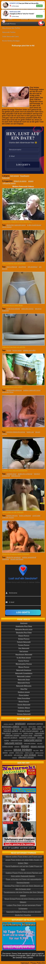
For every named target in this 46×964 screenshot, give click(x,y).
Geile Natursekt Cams (10, 36)
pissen (30, 181)
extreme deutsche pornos (16, 432)
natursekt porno (33, 740)
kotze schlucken (25, 515)
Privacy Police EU (37, 963)
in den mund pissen (34, 225)
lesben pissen (28, 733)
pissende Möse (7, 392)
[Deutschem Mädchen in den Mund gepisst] (23, 204)
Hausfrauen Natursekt (24, 654)
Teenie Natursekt (23, 704)
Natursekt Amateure (23, 670)
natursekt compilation (27, 737)
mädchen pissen (12, 735)
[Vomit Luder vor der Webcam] (23, 495)
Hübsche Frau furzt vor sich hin (13, 347)
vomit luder (36, 515)
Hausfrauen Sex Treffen (11, 28)
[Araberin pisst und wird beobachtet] (23, 453)
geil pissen (26, 729)
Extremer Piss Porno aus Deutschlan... (16, 429)
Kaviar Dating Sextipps (11, 41)
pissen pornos (37, 746)
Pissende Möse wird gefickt (12, 387)
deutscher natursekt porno (16, 225)
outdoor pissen (7, 746)
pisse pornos (8, 750)
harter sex (30, 432)
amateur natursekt (9, 724)
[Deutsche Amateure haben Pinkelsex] (23, 536)
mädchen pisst (26, 735)
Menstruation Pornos (24, 664)
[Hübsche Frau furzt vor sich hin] (23, 329)
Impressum (25, 963)
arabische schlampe (25, 474)
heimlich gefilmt (10, 731)
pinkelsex (5, 559)
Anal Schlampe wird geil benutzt (13, 263)
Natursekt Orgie (24, 679)
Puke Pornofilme (24, 698)
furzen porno (17, 350)
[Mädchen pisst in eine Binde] (23, 287)
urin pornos (18, 755)
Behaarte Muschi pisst (23, 629)
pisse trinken (7, 227)
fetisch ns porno (20, 181)
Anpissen (23, 623)
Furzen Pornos (23, 645)
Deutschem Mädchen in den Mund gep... (17, 222)
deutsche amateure (14, 557)
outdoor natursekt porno (32, 390)
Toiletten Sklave (24, 708)
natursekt (38, 735)
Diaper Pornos (23, 636)
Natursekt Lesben (24, 676)
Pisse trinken (24, 695)
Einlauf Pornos (23, 639)
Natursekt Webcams (23, 686)
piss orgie (36, 750)
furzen (9, 350)
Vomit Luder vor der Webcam (13, 512)
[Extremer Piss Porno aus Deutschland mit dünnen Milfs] (23, 411)
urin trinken (30, 754)
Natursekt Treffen (9, 32)
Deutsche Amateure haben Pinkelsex (15, 554)
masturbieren (39, 733)
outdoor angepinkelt (29, 557)
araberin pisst (11, 474)
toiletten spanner (29, 752)
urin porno (8, 755)
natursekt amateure (10, 737)
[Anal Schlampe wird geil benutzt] (23, 246)
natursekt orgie (16, 740)
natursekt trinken (30, 743)
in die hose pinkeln (13, 309)
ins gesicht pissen (17, 733)
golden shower (37, 729)
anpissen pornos (35, 723)
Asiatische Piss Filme (24, 626)
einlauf (39, 727)
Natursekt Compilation (23, 673)
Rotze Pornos (24, 701)
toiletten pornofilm (29, 350)
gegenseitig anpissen (14, 390)
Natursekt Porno (24, 683)
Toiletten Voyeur (24, 711)
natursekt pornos (27, 309)
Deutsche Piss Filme (24, 632)
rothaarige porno (9, 183)
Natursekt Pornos (9, 24)
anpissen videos (10, 726)
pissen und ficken (16, 559)
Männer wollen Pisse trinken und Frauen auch (24, 857)
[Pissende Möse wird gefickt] (23, 369)
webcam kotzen (8, 517)
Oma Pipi (23, 689)
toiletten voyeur (39, 752)
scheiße (11, 752)
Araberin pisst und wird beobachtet (14, 470)
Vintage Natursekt (24, 714)
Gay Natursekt (23, 648)
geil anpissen (17, 729)
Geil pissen (14, 176)
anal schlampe (12, 267)
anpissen (20, 723)
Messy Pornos (23, 667)
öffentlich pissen (26, 757)
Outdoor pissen (24, 692)
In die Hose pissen (24, 657)
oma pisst (39, 743)
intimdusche (15, 476)
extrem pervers (12, 515)
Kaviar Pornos (23, 661)
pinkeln (16, 746)
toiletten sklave (19, 752)
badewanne (24, 726)
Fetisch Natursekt (24, 642)
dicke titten (32, 727)
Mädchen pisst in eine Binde (12, 305)
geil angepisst (33, 267)
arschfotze (22, 267)
